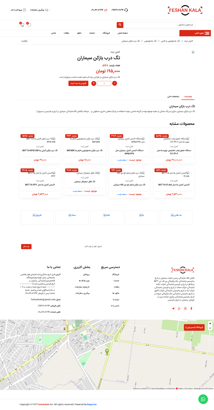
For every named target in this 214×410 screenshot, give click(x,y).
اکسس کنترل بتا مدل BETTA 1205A (174, 185)
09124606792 (117, 10)
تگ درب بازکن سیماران (131, 41)
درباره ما (116, 299)
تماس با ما (115, 306)
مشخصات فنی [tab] (173, 96)
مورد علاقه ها (84, 281)
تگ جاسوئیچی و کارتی (170, 41)
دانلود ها (115, 293)
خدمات (92, 33)
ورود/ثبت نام (16, 10)
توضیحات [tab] (188, 96)
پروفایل (86, 274)
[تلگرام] (173, 308)
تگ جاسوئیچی (150, 41)
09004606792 (97, 10)
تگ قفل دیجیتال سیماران (84, 181)
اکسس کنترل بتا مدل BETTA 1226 (40, 185)
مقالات (66, 33)
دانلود (79, 33)
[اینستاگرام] (185, 308)
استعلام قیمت (122, 160)
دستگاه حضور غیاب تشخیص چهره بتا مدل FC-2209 (174, 152)
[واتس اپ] (179, 308)
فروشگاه (106, 33)
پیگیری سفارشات (37, 10)
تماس (53, 33)
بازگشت (24, 41)
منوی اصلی (199, 33)
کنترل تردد (188, 41)
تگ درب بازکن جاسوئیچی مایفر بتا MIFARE (85, 150)
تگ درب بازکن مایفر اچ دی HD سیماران (129, 185)
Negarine (92, 404)
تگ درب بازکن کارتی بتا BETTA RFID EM (40, 150)
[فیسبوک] (191, 308)
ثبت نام (26, 246)
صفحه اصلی (123, 33)
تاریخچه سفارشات (82, 287)
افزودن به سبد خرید (78, 83)
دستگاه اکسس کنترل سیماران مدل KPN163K (129, 152)
